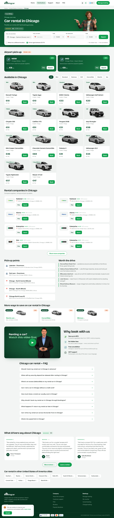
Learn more (27, 509)
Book (25, 102)
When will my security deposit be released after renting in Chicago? (57, 375)
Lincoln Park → (10, 480)
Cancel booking (87, 502)
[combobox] (20, 37)
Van (107, 77)
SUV (81, 77)
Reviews (55, 504)
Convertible (90, 77)
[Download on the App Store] (82, 3)
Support (50, 3)
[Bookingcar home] (9, 2)
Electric (100, 77)
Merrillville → (45, 480)
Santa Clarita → (30, 476)
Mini (57, 77)
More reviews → (49, 465)
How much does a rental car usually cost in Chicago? (57, 394)
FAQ (63, 3)
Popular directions (58, 507)
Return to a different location (16, 42)
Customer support (58, 499)
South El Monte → (68, 476)
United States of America (16, 8)
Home (33, 3)
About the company (58, 496)
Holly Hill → (56, 476)
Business (74, 77)
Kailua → (21, 480)
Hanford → (9, 476)
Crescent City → (44, 476)
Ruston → (19, 476)
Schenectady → (82, 476)
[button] (8, 37)
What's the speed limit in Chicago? (57, 419)
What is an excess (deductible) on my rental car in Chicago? (57, 381)
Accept (8, 513)
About (58, 3)
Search (103, 37)
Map (43, 67)
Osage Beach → (32, 480)
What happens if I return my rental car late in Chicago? (57, 406)
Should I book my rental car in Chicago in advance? (57, 369)
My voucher (86, 499)
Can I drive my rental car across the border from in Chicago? (57, 413)
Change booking (87, 504)
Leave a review (65, 465)
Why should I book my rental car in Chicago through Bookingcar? (57, 400)
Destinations (41, 3)
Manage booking (103, 3)
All (51, 77)
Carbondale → (95, 476)
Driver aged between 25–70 (37, 42)
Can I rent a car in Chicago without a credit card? (57, 388)
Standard (65, 77)
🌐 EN (91, 3)
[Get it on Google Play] (85, 3)
